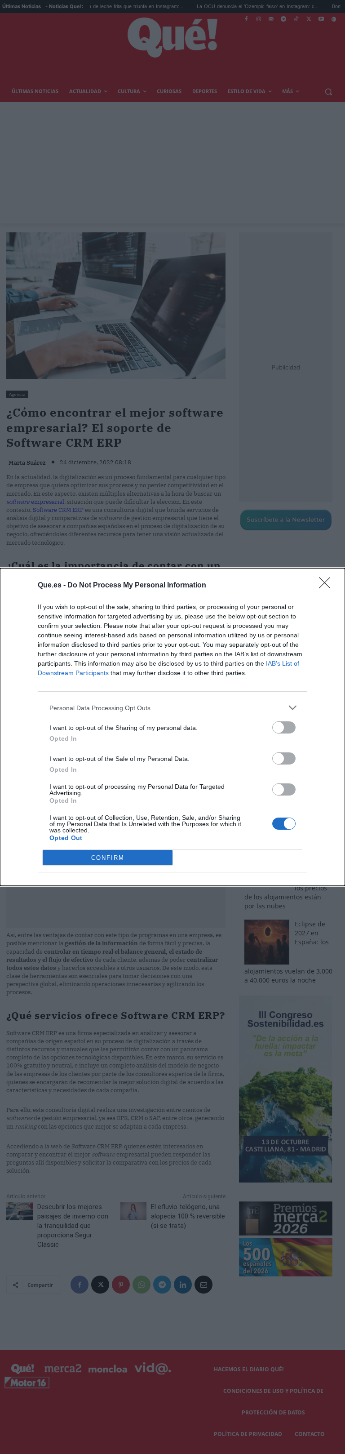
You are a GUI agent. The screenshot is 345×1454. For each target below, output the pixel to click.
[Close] (327, 585)
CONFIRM (107, 857)
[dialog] (172, 727)
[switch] (284, 727)
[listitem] (172, 707)
